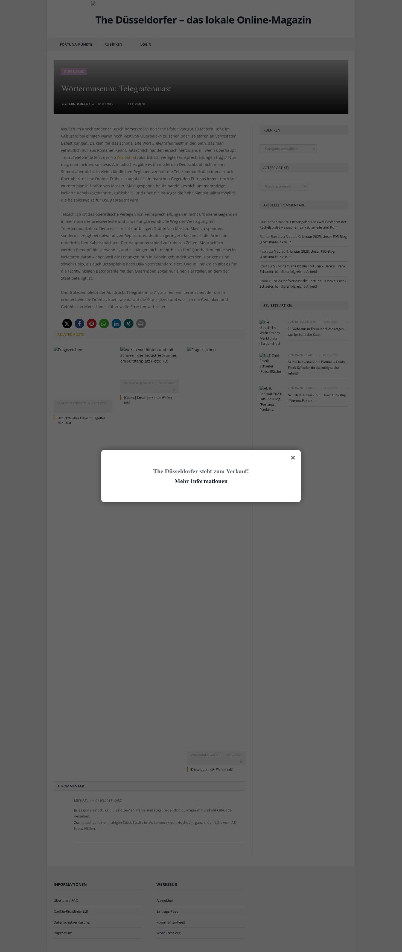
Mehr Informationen (201, 480)
